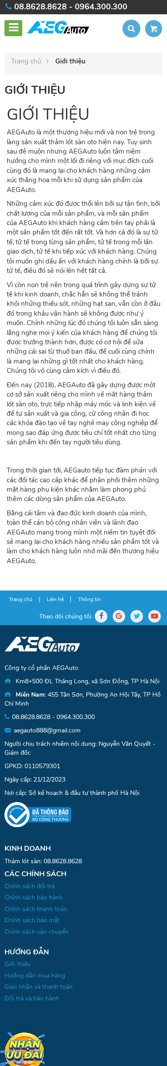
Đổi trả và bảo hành (31, 998)
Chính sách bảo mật (32, 920)
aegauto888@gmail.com (47, 730)
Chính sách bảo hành (33, 897)
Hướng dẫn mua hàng (34, 975)
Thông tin (89, 599)
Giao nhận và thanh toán (38, 986)
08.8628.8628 (63, 861)
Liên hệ (55, 599)
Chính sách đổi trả (29, 886)
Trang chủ (27, 61)
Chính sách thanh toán (35, 909)
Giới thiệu (17, 964)
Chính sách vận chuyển (36, 932)
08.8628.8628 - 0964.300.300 (70, 6)
